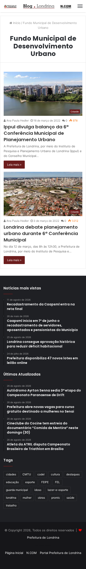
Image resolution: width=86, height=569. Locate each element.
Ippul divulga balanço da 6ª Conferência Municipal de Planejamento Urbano (36, 133)
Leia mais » (14, 164)
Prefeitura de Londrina (43, 537)
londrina (11, 497)
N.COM (31, 553)
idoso (37, 490)
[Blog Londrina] (37, 6)
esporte (30, 482)
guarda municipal (17, 490)
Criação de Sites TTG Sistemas (43, 545)
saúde (70, 497)
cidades (11, 474)
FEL (57, 482)
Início (16, 23)
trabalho (11, 505)
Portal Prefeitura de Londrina (60, 553)
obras (41, 497)
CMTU (26, 474)
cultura (55, 474)
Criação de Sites (43, 560)
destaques (73, 474)
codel (40, 474)
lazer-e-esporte (58, 490)
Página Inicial (14, 553)
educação (12, 482)
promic (55, 497)
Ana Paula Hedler (17, 120)
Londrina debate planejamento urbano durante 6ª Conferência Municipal (41, 233)
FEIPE (45, 482)
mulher (27, 497)
